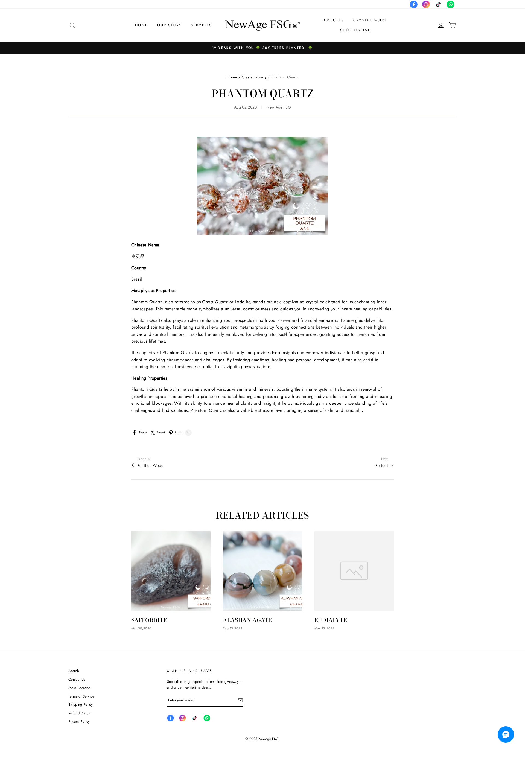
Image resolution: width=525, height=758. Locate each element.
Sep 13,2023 (232, 628)
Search (73, 671)
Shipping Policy (80, 704)
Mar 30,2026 (141, 628)
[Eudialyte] (354, 571)
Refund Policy (79, 713)
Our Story (169, 25)
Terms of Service (81, 696)
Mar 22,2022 (324, 628)
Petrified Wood (150, 465)
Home (141, 25)
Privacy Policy (79, 721)
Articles (333, 20)
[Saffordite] (171, 571)
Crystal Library (254, 77)
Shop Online (355, 30)
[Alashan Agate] (262, 571)
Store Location (79, 687)
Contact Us (76, 679)
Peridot (381, 465)
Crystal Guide (370, 20)
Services (201, 25)
